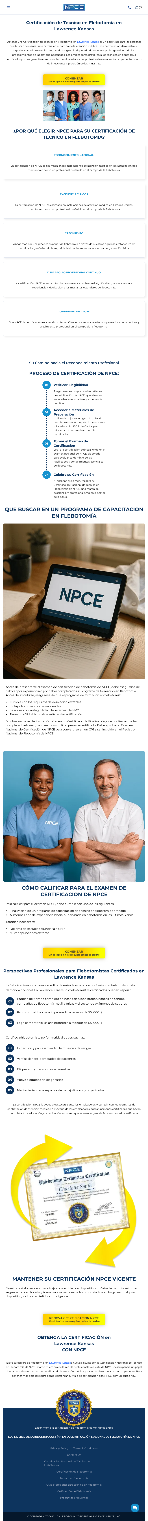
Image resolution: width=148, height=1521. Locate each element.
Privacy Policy (59, 1448)
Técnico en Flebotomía (74, 1478)
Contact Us (74, 1455)
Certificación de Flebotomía (74, 1471)
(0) (140, 7)
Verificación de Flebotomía (74, 1491)
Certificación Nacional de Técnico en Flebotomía (67, 1463)
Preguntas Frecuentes (74, 1497)
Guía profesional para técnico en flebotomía (74, 1484)
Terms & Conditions (85, 1448)
